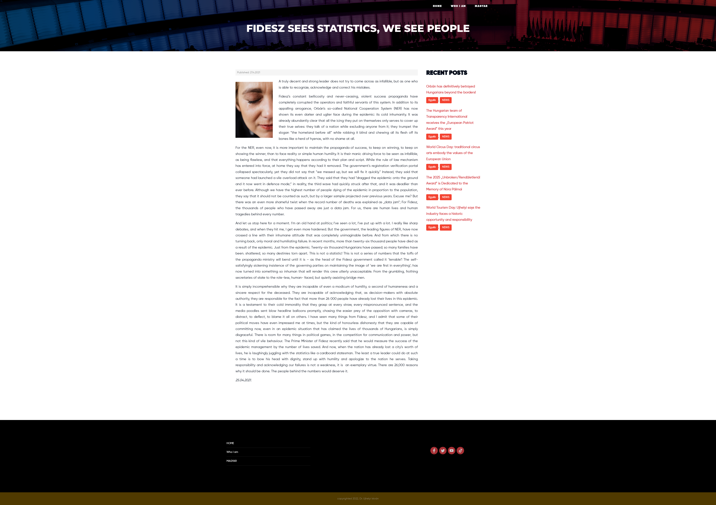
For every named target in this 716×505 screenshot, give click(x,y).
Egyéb (432, 100)
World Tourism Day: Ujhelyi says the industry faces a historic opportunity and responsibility (453, 213)
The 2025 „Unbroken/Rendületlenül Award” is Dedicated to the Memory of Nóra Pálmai (453, 183)
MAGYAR (481, 6)
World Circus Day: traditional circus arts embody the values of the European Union (453, 153)
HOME (437, 6)
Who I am (458, 6)
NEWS (445, 100)
